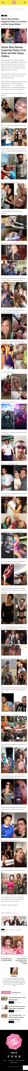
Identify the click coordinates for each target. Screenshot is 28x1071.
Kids (6, 15)
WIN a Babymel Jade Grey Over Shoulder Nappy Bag (6, 959)
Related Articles (6, 992)
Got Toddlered (14, 85)
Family (2, 15)
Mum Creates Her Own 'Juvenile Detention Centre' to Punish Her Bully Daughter (21, 961)
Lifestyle (11, 1002)
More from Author (16, 992)
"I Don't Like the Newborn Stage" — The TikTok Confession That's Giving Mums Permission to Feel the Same (17, 1017)
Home (4, 1060)
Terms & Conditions (20, 1060)
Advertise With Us (14, 1062)
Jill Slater (4, 26)
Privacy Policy (11, 1060)
